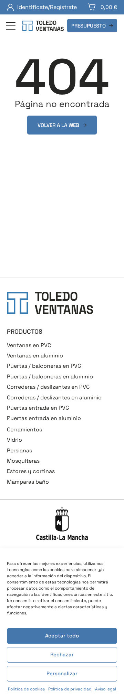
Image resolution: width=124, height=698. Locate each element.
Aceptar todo (62, 635)
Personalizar (62, 673)
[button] (10, 26)
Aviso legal (105, 689)
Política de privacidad (70, 689)
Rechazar (62, 654)
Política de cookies (26, 689)
